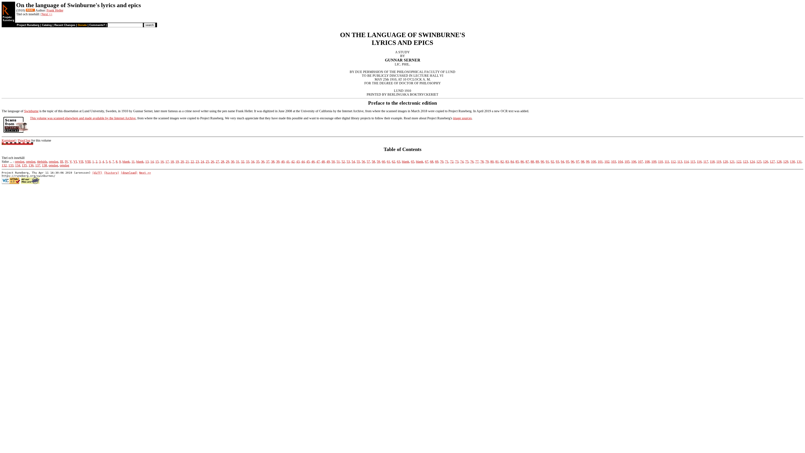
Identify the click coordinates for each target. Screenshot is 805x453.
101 (600, 161)
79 (487, 161)
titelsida (42, 161)
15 (157, 161)
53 (348, 161)
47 (318, 161)
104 (620, 161)
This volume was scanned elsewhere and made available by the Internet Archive (83, 118)
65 (412, 161)
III (61, 161)
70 (441, 161)
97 (577, 161)
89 (537, 161)
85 (517, 161)
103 (613, 161)
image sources (462, 118)
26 (212, 161)
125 (758, 161)
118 (712, 161)
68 (431, 161)
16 (162, 161)
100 (593, 161)
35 (257, 161)
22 (192, 161)
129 (785, 161)
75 (467, 161)
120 (725, 161)
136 (31, 165)
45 (308, 161)
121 (732, 161)
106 (633, 161)
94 (562, 161)
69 (436, 161)
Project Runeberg (28, 25)
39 (277, 161)
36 (262, 161)
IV (66, 161)
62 (393, 161)
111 (667, 161)
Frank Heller (55, 10)
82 (502, 161)
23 (197, 161)
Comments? (97, 25)
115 (692, 161)
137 (37, 165)
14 (152, 161)
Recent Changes (64, 25)
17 (167, 161)
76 (472, 161)
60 (383, 161)
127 (772, 161)
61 (388, 161)
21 (187, 161)
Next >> (46, 14)
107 (640, 161)
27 (217, 161)
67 (426, 161)
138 (44, 165)
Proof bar (24, 140)
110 (660, 161)
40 (282, 161)
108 (647, 161)
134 (17, 165)
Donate (82, 25)
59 (378, 161)
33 (247, 161)
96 (572, 161)
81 (497, 161)
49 (328, 161)
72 (451, 161)
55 (358, 161)
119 (718, 161)
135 (24, 165)
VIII (88, 161)
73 (456, 161)
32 (242, 161)
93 (557, 161)
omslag (19, 161)
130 (792, 161)
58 (373, 161)
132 (4, 165)
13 (147, 161)
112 (673, 161)
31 (237, 161)
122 (738, 161)
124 (752, 161)
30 (232, 161)
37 (267, 161)
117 (705, 161)
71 (446, 161)
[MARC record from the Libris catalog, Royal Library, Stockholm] (30, 10)
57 (368, 161)
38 (272, 161)
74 (462, 161)
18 (172, 161)
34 (252, 161)
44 (303, 161)
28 (222, 161)
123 (745, 161)
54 (353, 161)
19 (177, 161)
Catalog (47, 25)
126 (765, 161)
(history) (111, 172)
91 (547, 161)
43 (298, 161)
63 (398, 161)
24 (202, 161)
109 (653, 161)
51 (338, 161)
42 (293, 161)
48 (323, 161)
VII (81, 161)
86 (522, 161)
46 (313, 161)
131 (799, 161)
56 (363, 161)
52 (343, 161)
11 (133, 161)
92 (552, 161)
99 (587, 161)
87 (527, 161)
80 (492, 161)
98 (582, 161)
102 (606, 161)
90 (542, 161)
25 (207, 161)
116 (699, 161)
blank (126, 161)
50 (333, 161)
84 (512, 161)
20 (182, 161)
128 (779, 161)
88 (532, 161)
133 (10, 165)
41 (288, 161)
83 (507, 161)
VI (75, 161)
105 (627, 161)
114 (686, 161)
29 (227, 161)
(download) (129, 172)
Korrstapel (9, 140)
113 (679, 161)
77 (477, 161)
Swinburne (31, 111)
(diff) (97, 172)
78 (482, 161)
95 (567, 161)
